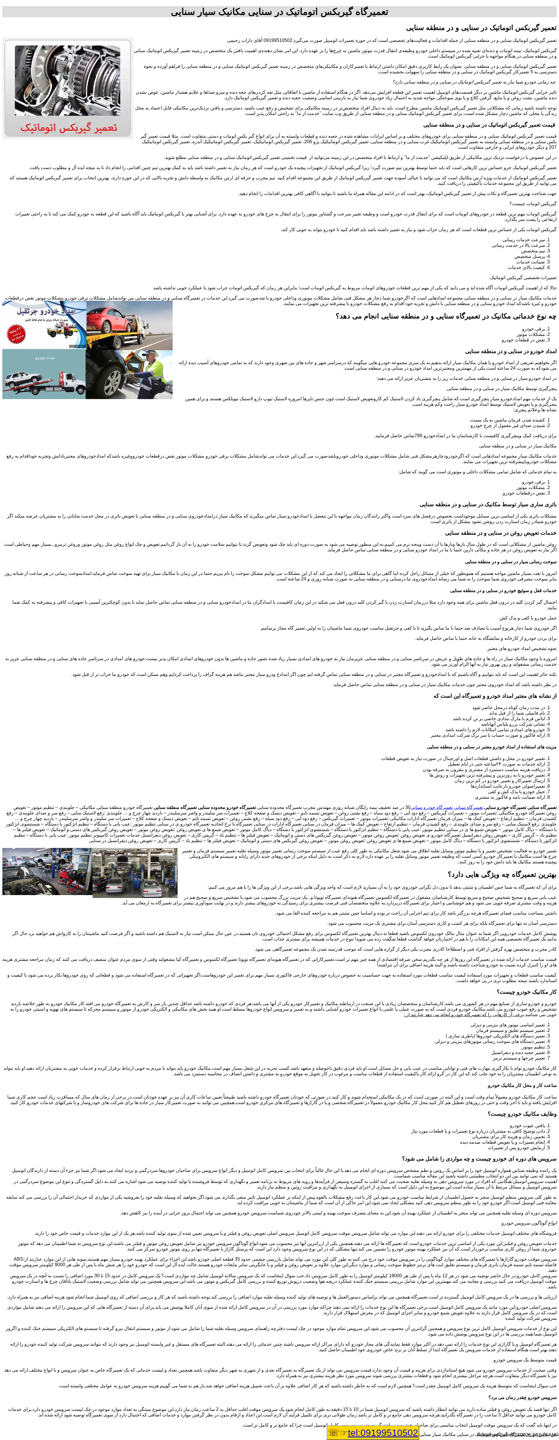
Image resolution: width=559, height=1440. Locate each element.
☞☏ (373, 1432)
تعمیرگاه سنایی (468, 807)
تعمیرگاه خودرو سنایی (432, 807)
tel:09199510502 (383, 1432)
